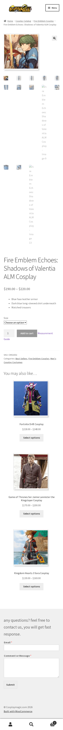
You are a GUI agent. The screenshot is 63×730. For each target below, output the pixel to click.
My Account (10, 724)
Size (6, 318)
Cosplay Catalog (23, 21)
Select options (31, 437)
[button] (54, 38)
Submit (10, 684)
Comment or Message (17, 655)
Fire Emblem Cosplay (44, 21)
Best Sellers (21, 358)
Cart (48, 721)
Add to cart (27, 333)
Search (31, 724)
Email (8, 642)
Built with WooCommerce (18, 711)
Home (10, 21)
